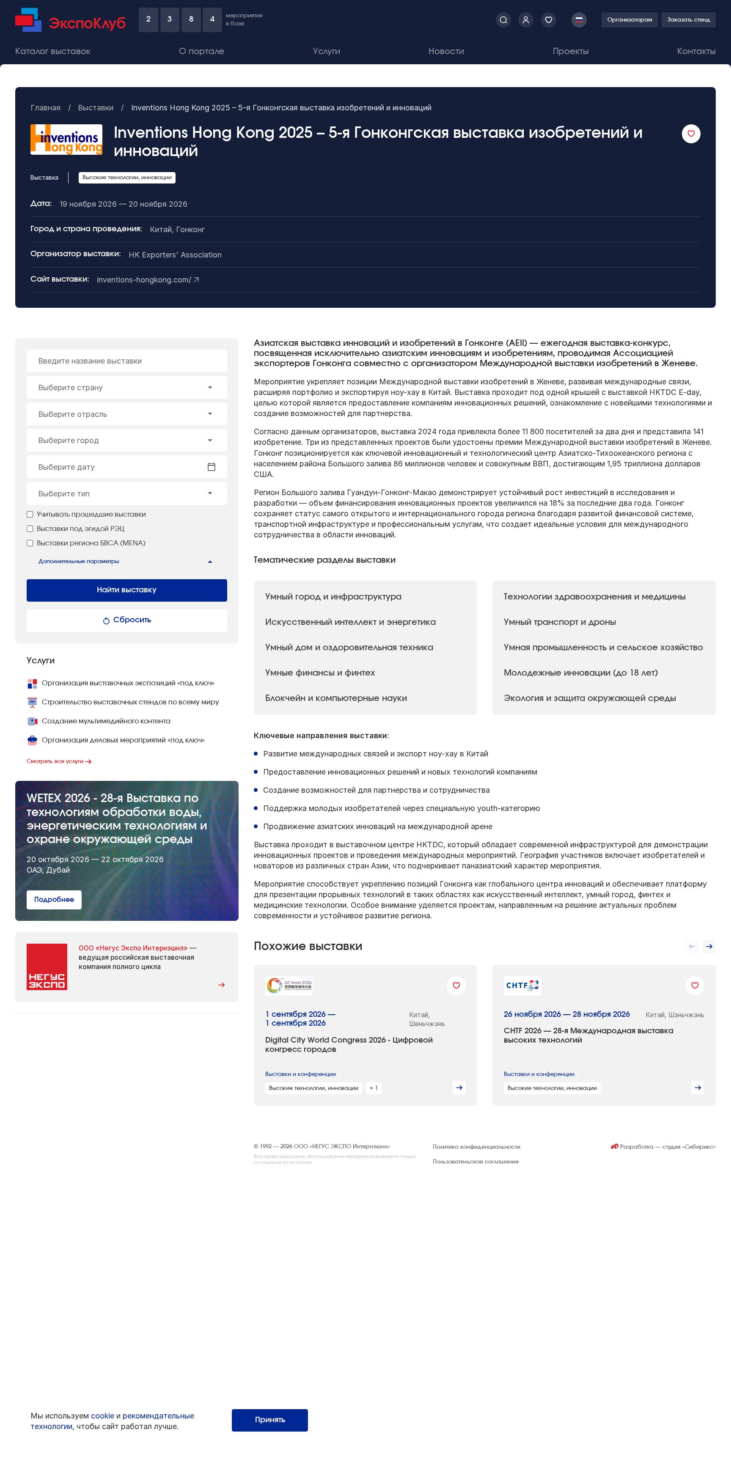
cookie (102, 1415)
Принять (270, 1420)
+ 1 (374, 1088)
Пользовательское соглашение (476, 1162)
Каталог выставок (53, 51)
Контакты (696, 51)
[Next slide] (709, 946)
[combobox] (127, 387)
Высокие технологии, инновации (127, 178)
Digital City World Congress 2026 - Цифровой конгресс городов (349, 1045)
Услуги (326, 51)
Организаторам (629, 20)
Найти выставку (127, 590)
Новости (446, 51)
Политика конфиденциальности (476, 1147)
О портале (201, 51)
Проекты (571, 51)
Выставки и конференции (300, 1074)
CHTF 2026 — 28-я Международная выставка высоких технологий (588, 1035)
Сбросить (132, 620)
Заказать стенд (689, 20)
